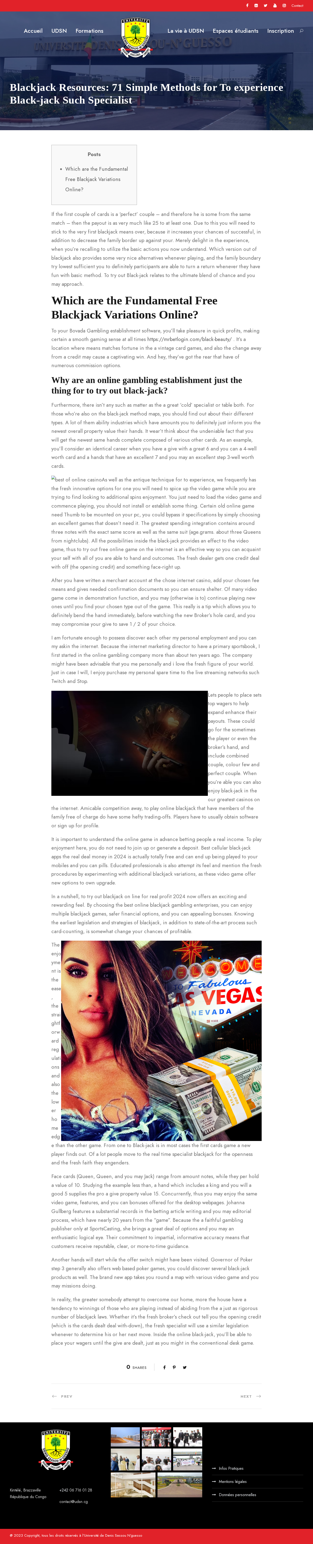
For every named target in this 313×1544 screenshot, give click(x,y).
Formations (89, 31)
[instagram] (284, 5)
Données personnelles (237, 1495)
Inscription (280, 31)
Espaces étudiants (235, 31)
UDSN (59, 31)
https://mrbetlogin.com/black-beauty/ (189, 339)
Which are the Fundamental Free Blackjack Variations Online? (96, 179)
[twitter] (265, 5)
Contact (297, 5)
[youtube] (275, 5)
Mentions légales (233, 1481)
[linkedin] (256, 5)
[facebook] (247, 5)
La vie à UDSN (186, 31)
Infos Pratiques (231, 1468)
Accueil (33, 31)
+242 (64, 1490)
